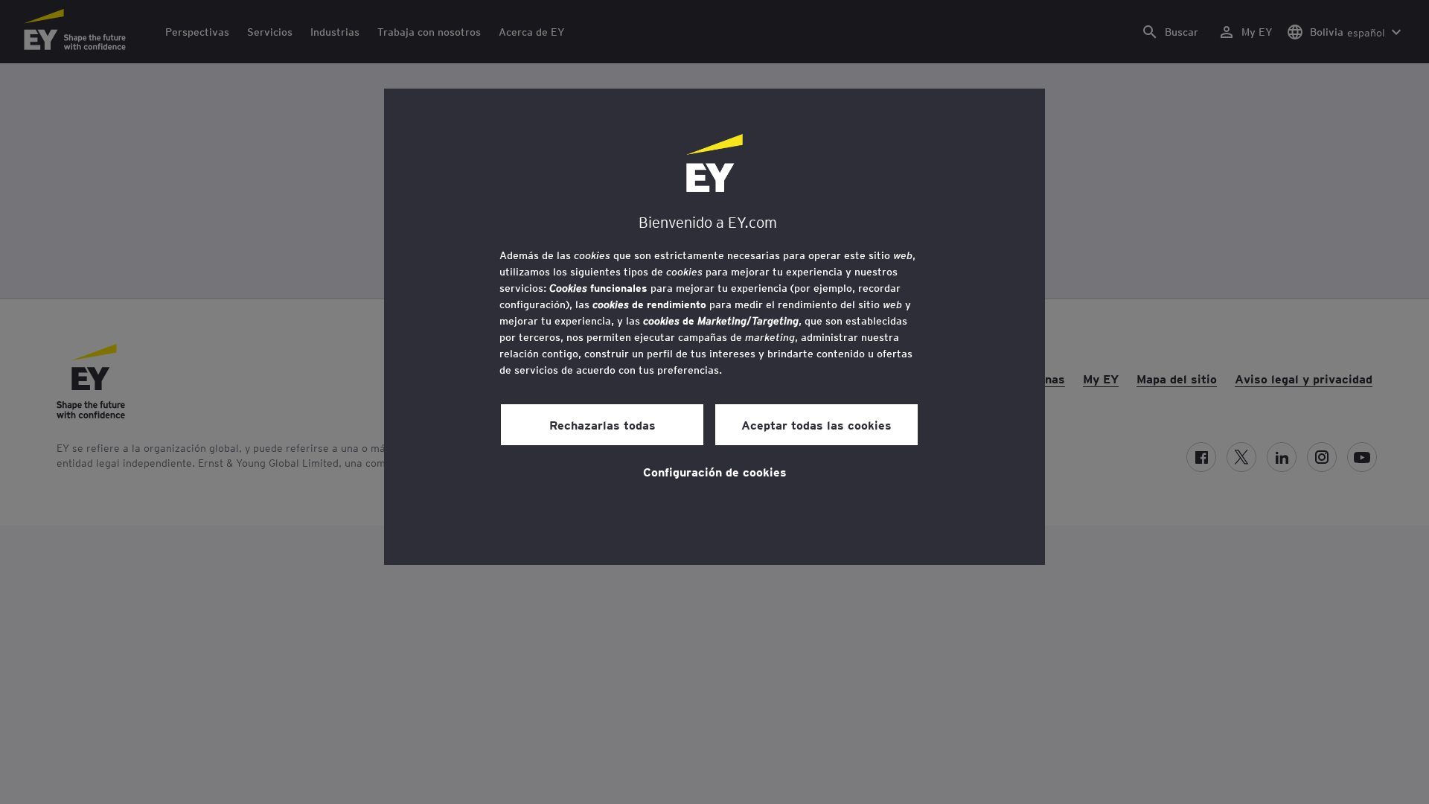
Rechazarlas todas (602, 424)
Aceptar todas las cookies (816, 424)
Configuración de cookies (715, 471)
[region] (714, 327)
